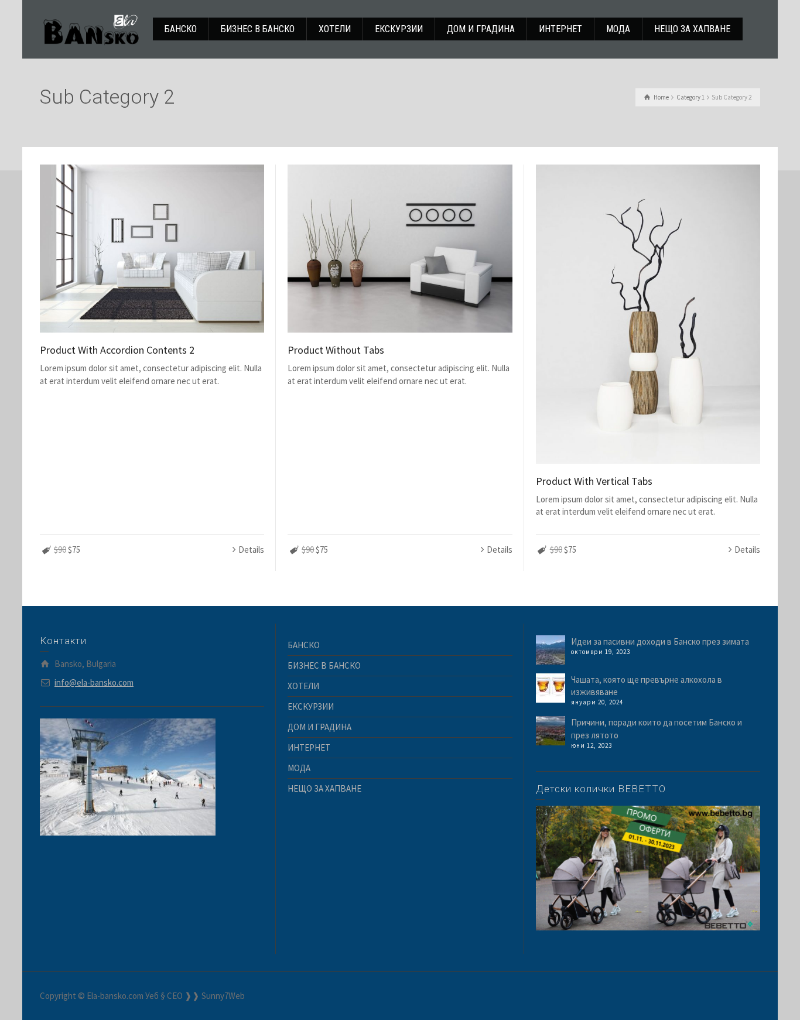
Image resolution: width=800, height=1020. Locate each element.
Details (251, 549)
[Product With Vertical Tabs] (648, 314)
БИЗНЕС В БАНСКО (324, 665)
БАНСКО (304, 645)
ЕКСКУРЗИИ (311, 706)
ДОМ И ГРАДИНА (319, 727)
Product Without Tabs (336, 350)
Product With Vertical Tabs (594, 481)
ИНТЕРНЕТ (309, 747)
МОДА (299, 767)
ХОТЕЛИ (303, 686)
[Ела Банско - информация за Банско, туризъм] (91, 28)
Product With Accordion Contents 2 (117, 350)
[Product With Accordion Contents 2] (152, 249)
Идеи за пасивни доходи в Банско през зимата (660, 641)
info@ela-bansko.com (94, 682)
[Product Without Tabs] (400, 249)
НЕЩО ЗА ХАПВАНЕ (324, 788)
